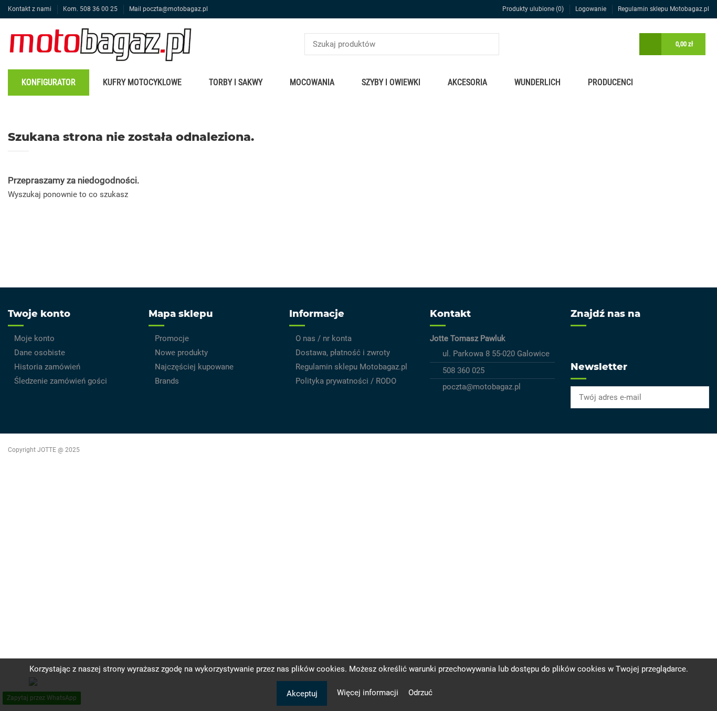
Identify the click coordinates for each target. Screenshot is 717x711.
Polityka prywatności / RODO (346, 381)
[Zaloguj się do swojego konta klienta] (623, 44)
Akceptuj (302, 693)
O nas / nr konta (324, 338)
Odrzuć (420, 692)
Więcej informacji (368, 692)
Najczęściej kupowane (194, 367)
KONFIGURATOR (49, 82)
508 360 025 (463, 370)
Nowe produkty (181, 352)
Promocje (172, 338)
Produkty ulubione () (533, 9)
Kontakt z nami (30, 9)
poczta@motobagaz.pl (481, 386)
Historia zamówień (47, 367)
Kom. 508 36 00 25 (91, 9)
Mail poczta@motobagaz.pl (168, 9)
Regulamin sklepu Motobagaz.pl (663, 9)
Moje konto (34, 338)
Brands (167, 381)
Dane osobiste (39, 352)
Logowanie (591, 9)
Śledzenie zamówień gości (60, 381)
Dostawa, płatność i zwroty (343, 352)
